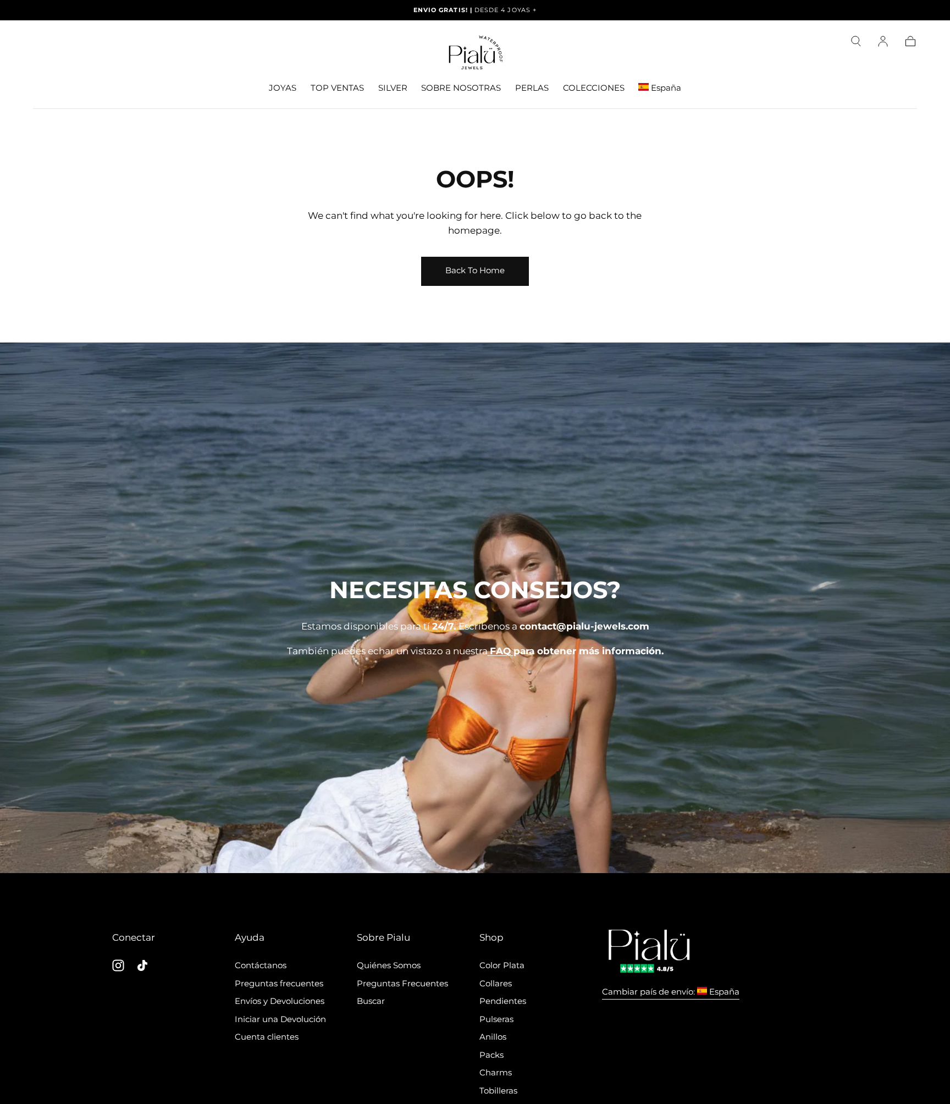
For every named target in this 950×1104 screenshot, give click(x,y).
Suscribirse (539, 690)
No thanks (475, 731)
